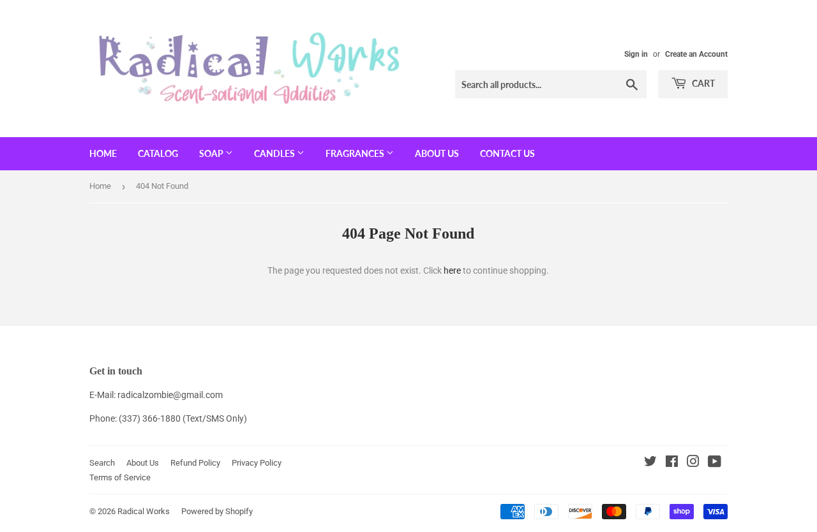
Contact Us (507, 153)
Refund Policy (195, 463)
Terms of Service (120, 477)
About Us (437, 153)
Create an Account (696, 54)
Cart (702, 83)
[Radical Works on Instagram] (693, 463)
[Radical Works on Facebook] (671, 463)
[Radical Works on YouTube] (714, 463)
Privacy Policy (256, 463)
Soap (212, 153)
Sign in (636, 54)
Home (103, 153)
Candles (275, 153)
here (452, 270)
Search (102, 463)
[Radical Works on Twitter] (650, 463)
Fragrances (356, 153)
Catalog (158, 153)
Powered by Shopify (217, 511)
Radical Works (143, 511)
